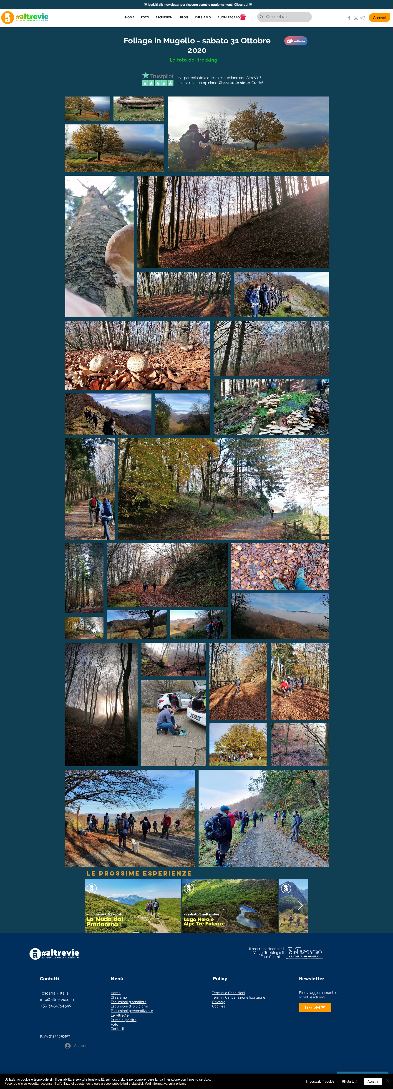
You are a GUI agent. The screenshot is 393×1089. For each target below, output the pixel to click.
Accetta (373, 1081)
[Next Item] (300, 906)
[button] (164, 17)
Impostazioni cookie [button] (320, 1081)
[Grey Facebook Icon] (349, 18)
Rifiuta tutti (349, 1081)
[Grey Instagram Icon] (356, 18)
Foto (114, 1024)
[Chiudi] (387, 1081)
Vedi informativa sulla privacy (165, 1083)
